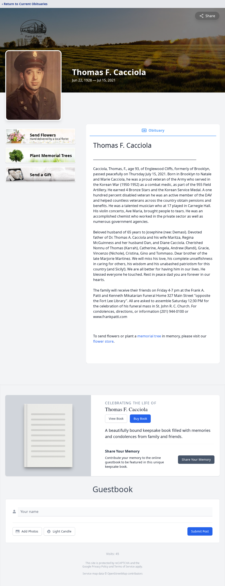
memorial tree (149, 336)
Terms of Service (124, 566)
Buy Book (140, 418)
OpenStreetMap (117, 573)
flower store (103, 341)
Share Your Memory (196, 459)
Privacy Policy (100, 566)
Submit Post (200, 531)
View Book (116, 418)
